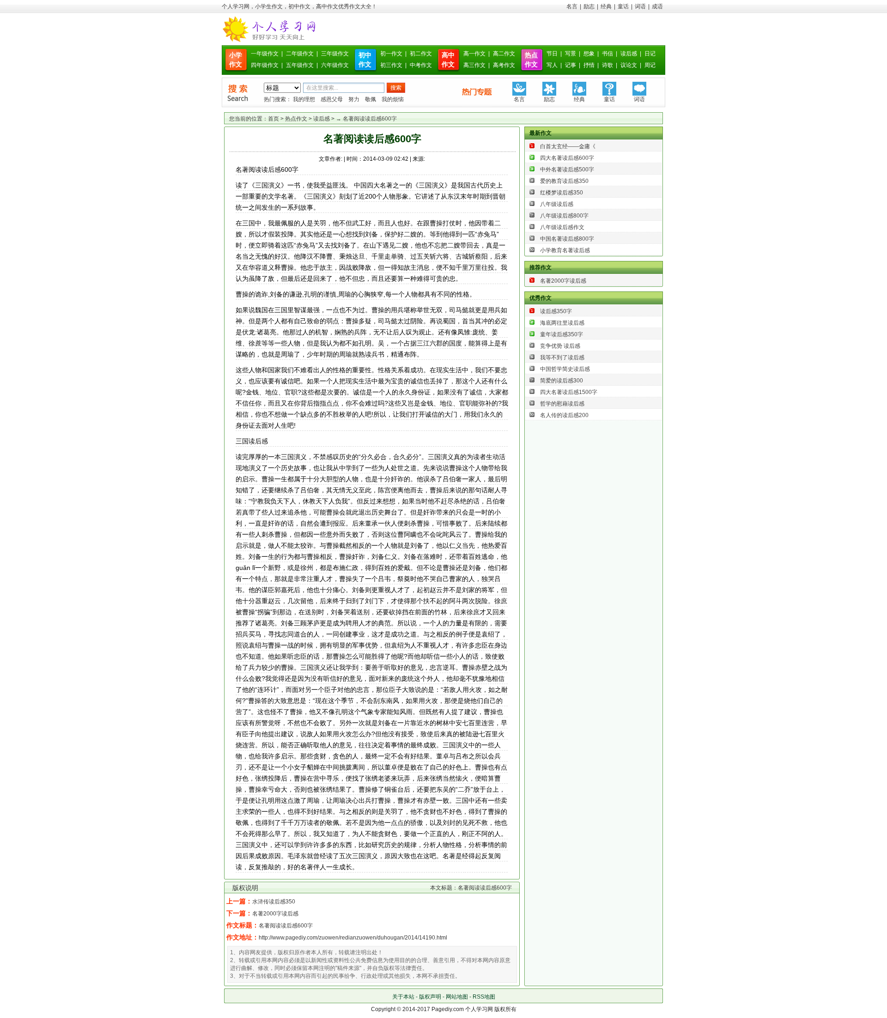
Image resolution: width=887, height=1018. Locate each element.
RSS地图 (484, 997)
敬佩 (370, 99)
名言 (571, 6)
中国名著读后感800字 (567, 239)
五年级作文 (300, 65)
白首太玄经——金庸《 (567, 146)
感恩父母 (332, 99)
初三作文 (391, 65)
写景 (570, 53)
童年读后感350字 (561, 334)
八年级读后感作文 (562, 227)
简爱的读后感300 (561, 380)
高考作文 (504, 65)
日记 (650, 53)
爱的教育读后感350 (564, 181)
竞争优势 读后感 (560, 346)
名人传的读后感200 (564, 415)
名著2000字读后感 (275, 913)
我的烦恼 (393, 99)
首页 (273, 118)
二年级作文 (300, 53)
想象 (589, 53)
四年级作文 (265, 65)
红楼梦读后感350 (561, 192)
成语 (657, 6)
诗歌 (607, 65)
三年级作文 (335, 53)
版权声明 (430, 997)
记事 (570, 65)
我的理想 (304, 99)
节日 (552, 53)
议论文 (628, 65)
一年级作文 (265, 53)
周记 (650, 65)
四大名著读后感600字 (567, 158)
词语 (640, 6)
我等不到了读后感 (562, 357)
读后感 (628, 53)
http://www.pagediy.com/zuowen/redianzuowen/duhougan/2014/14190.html (353, 937)
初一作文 (391, 53)
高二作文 (504, 53)
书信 (607, 53)
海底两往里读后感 (562, 323)
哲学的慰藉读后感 (562, 403)
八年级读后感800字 (564, 215)
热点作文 (296, 118)
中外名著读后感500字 (567, 169)
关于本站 (403, 997)
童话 (623, 6)
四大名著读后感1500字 (568, 392)
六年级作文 (335, 65)
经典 (606, 6)
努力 (353, 99)
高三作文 (474, 65)
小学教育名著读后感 (565, 250)
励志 (589, 6)
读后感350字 (556, 311)
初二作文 (421, 53)
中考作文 (421, 65)
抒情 (589, 65)
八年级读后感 (556, 204)
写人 (552, 65)
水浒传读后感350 (273, 901)
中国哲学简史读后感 (565, 369)
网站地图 (457, 997)
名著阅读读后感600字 (286, 925)
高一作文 (474, 53)
